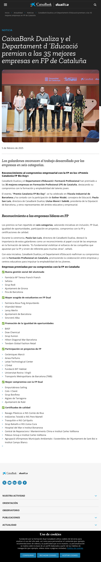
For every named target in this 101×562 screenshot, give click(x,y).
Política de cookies (75, 548)
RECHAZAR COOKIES (48, 555)
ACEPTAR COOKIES (70, 555)
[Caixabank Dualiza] (49, 4)
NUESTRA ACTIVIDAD (13, 495)
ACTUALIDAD (9, 524)
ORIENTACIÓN (10, 503)
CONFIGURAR (28, 555)
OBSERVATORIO (10, 510)
